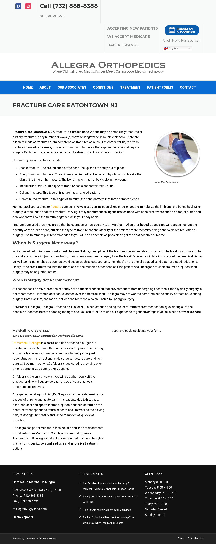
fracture (55, 206)
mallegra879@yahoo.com (30, 509)
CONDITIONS (103, 87)
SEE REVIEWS (52, 16)
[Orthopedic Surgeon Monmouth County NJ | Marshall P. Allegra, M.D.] (108, 66)
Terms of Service (195, 538)
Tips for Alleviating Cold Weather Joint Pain (107, 509)
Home (28, 87)
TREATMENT (130, 87)
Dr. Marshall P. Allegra (26, 343)
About (45, 87)
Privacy (181, 538)
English (173, 48)
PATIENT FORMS (160, 87)
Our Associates (72, 87)
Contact (188, 87)
